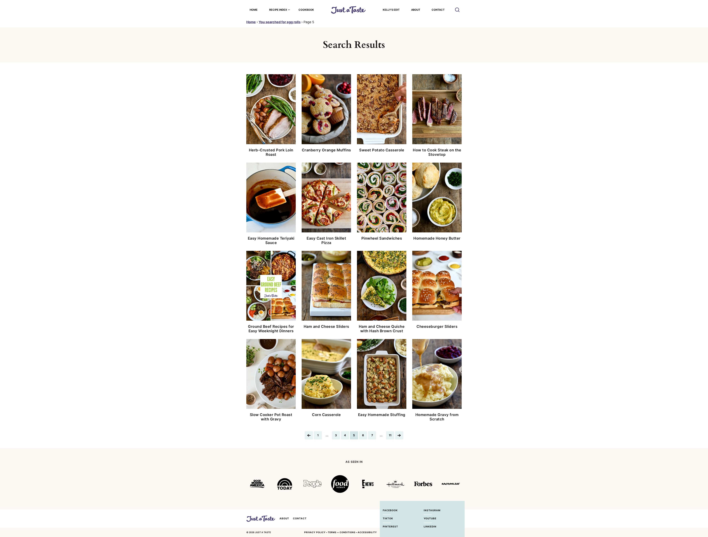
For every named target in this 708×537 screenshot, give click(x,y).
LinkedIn (428, 526)
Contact (438, 9)
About (415, 9)
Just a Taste (260, 518)
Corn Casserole (326, 415)
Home (254, 9)
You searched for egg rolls (280, 22)
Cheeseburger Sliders (437, 326)
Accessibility (367, 532)
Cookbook (306, 9)
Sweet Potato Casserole (381, 150)
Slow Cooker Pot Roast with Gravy (271, 417)
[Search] (457, 9)
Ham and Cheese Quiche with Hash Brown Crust (382, 328)
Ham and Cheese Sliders (326, 326)
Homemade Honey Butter (437, 238)
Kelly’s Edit (391, 9)
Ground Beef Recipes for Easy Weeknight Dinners (271, 328)
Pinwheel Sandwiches (381, 238)
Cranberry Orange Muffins (326, 150)
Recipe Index (278, 9)
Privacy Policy (315, 532)
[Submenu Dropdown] (288, 9)
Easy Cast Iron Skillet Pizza (326, 240)
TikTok (387, 518)
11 (391, 436)
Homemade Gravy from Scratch (437, 417)
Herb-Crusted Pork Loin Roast (271, 152)
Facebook (387, 510)
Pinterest (387, 526)
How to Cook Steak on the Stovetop (437, 152)
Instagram (428, 510)
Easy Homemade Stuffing (381, 415)
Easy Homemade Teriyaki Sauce (271, 240)
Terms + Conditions (341, 532)
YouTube (428, 518)
